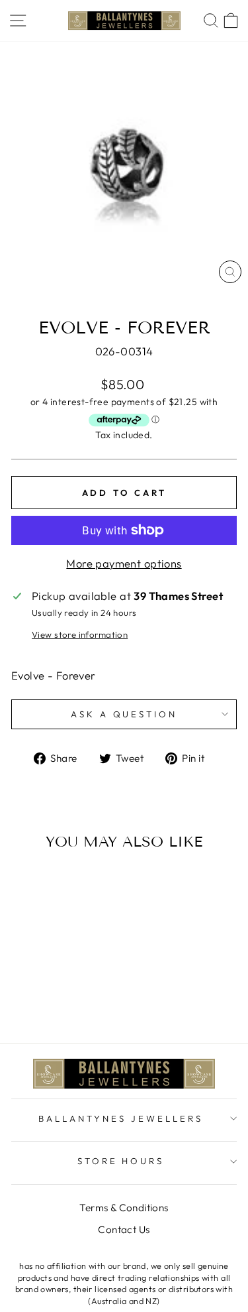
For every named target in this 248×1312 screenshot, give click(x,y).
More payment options (123, 563)
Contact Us (123, 1229)
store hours (121, 1161)
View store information (80, 634)
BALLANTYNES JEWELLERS (120, 1118)
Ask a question (124, 714)
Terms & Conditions (123, 1207)
